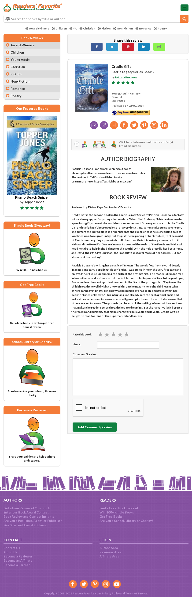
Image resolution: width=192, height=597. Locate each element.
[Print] (159, 47)
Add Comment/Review (95, 427)
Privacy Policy (111, 593)
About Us (10, 552)
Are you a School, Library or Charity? (126, 521)
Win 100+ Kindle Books (117, 512)
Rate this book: (82, 334)
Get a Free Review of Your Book (27, 508)
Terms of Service (136, 593)
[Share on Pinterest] (128, 47)
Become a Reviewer (18, 556)
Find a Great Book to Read (119, 508)
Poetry (162, 28)
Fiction (106, 28)
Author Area (109, 548)
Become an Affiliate (18, 560)
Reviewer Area (110, 552)
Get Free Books (111, 516)
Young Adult (20, 60)
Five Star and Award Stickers (25, 525)
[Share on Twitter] (112, 47)
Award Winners (39, 28)
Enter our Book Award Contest (26, 512)
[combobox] (96, 18)
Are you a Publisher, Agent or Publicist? (33, 521)
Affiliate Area (109, 556)
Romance (145, 28)
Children (61, 28)
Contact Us (12, 548)
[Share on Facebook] (97, 47)
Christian (89, 28)
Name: (77, 344)
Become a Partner (17, 565)
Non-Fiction (125, 28)
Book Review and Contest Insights (29, 516)
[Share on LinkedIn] (144, 47)
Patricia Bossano (126, 77)
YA (75, 28)
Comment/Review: (85, 354)
